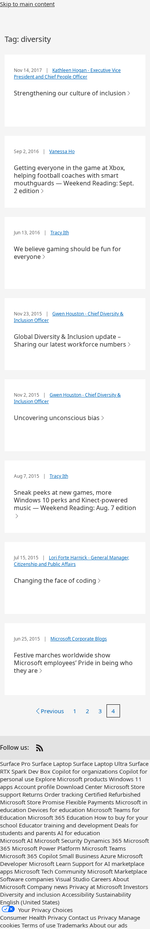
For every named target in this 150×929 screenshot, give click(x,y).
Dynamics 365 (103, 840)
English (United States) (30, 902)
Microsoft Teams (104, 848)
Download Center (79, 787)
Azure (108, 856)
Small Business (79, 856)
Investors (135, 887)
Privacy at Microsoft (95, 887)
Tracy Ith (59, 232)
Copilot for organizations (85, 771)
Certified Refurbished (112, 794)
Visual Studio (72, 879)
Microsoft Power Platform (46, 848)
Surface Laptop (52, 763)
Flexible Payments (90, 802)
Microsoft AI (16, 840)
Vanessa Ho (62, 151)
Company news (47, 887)
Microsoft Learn (50, 863)
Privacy (107, 917)
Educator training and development (66, 825)
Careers (101, 879)
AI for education (78, 833)
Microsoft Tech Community (50, 871)
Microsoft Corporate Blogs (78, 638)
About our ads (108, 925)
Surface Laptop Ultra (100, 763)
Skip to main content (27, 4)
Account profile (34, 787)
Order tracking (63, 794)
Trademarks (72, 925)
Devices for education (56, 810)
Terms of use (38, 925)
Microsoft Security (58, 840)
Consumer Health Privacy (33, 917)
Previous (52, 711)
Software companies (27, 879)
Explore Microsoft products (71, 779)
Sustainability (113, 894)
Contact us (82, 917)
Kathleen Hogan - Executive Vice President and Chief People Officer (67, 73)
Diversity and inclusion (30, 894)
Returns (32, 794)
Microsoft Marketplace (117, 871)
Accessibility (78, 894)
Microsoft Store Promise (32, 802)
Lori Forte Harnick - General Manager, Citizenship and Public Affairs (71, 560)
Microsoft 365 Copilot (29, 856)
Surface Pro (15, 763)
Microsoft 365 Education (60, 817)
